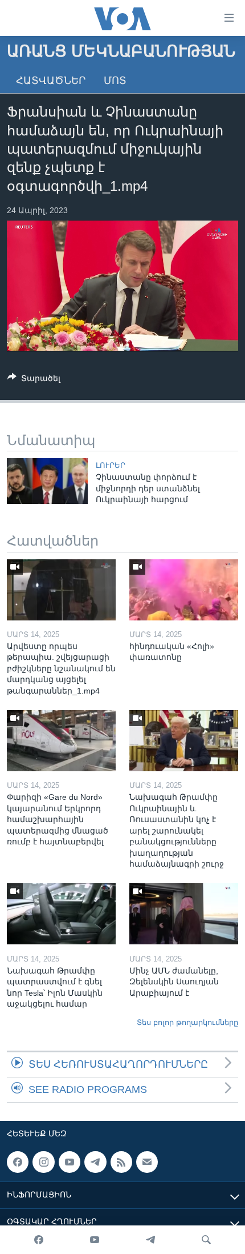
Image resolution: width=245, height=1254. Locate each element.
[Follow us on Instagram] (43, 1162)
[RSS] (121, 1162)
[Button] (33, 380)
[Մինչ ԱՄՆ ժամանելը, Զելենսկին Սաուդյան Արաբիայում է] (183, 913)
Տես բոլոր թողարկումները (187, 1022)
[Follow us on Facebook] (17, 1162)
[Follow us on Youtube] (69, 1162)
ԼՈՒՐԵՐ (110, 465)
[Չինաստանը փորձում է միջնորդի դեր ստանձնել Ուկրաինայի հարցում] (47, 481)
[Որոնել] (206, 1239)
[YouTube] (94, 1239)
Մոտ (115, 80)
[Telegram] (150, 1239)
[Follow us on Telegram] (95, 1162)
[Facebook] (39, 1239)
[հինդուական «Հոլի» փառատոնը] (183, 589)
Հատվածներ (50, 80)
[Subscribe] (147, 1162)
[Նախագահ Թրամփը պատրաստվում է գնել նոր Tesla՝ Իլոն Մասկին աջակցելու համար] (61, 913)
